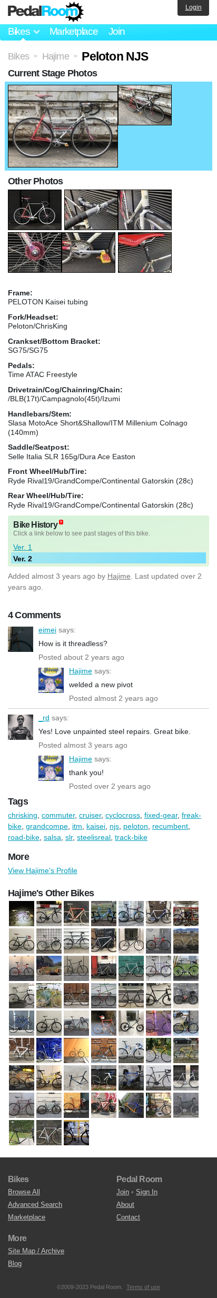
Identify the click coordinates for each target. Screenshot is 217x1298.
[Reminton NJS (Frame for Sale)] (131, 996)
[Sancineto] (21, 1023)
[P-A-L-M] (49, 1106)
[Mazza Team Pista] (158, 969)
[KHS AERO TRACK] (186, 941)
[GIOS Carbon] (131, 1078)
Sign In (146, 1192)
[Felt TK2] (76, 1078)
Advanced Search (35, 1204)
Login (193, 7)
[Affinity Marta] (21, 1051)
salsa (52, 837)
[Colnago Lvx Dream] (158, 914)
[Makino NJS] (131, 969)
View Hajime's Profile (42, 870)
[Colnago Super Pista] (158, 1051)
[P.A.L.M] (76, 1106)
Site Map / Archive (36, 1251)
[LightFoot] (76, 969)
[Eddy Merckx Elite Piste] (21, 941)
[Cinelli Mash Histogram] (131, 914)
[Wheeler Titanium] (158, 1023)
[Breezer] (49, 1051)
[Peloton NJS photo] (63, 90)
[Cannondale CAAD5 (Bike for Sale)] (103, 914)
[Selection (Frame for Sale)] (49, 1023)
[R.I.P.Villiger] (158, 1106)
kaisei (95, 826)
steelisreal (94, 837)
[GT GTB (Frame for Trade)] (131, 941)
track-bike (131, 837)
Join (116, 31)
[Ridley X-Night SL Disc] (158, 996)
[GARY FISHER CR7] (76, 941)
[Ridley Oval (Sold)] (131, 1106)
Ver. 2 (22, 558)
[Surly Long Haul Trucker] (76, 1023)
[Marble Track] (21, 1106)
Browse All (24, 1192)
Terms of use (143, 1287)
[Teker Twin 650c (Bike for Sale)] (103, 1023)
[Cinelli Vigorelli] (131, 1051)
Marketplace (74, 31)
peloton (135, 826)
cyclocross (122, 815)
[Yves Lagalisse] (186, 1023)
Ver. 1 (22, 547)
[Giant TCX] (103, 1078)
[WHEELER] (131, 1023)
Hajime (119, 576)
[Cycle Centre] (186, 1051)
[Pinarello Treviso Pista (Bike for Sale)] (103, 996)
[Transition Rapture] (76, 1133)
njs (114, 826)
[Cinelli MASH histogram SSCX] (103, 1051)
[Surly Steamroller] (21, 1133)
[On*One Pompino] (21, 996)
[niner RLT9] (186, 969)
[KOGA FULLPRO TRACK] (21, 969)
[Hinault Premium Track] (158, 941)
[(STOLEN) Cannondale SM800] (186, 1106)
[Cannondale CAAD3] (76, 914)
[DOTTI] (49, 1078)
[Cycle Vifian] (21, 1078)
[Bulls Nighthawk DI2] (49, 914)
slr (69, 837)
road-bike (24, 837)
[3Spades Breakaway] (21, 914)
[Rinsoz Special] (186, 996)
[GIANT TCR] (103, 941)
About (125, 1204)
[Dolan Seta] (186, 914)
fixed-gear (160, 815)
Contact (128, 1217)
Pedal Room (46, 12)
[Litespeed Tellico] (103, 969)
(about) (61, 522)
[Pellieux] (76, 996)
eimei (20, 639)
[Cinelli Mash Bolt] (76, 1051)
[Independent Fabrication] (158, 1078)
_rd (20, 727)
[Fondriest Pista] (49, 941)
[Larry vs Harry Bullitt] (49, 969)
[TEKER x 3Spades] (49, 1133)
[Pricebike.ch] (103, 1106)
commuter (58, 815)
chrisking (22, 815)
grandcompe (47, 826)
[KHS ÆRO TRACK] (186, 1078)
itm (77, 826)
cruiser (90, 815)
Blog (15, 1263)
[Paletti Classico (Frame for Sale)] (49, 996)
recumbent (170, 826)
